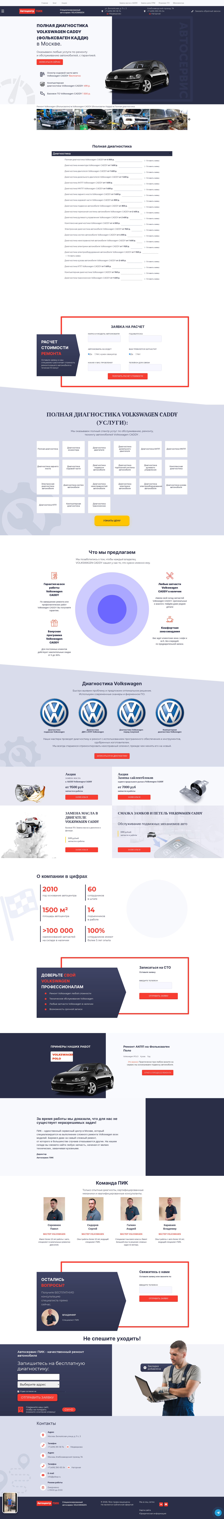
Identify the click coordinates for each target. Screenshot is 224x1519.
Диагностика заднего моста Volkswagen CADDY (88, 194)
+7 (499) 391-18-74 (113, 11)
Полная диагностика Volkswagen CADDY (84, 160)
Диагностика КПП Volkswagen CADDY (83, 266)
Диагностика (62, 153)
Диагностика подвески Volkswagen (54, 731)
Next (189, 119)
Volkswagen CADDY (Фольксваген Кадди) (92, 106)
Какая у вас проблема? (100, 362)
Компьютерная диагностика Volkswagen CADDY (88, 272)
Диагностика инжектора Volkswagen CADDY (86, 165)
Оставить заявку (152, 161)
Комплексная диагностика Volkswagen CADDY (87, 223)
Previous (35, 119)
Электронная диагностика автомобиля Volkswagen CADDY (93, 229)
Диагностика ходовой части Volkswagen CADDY (88, 200)
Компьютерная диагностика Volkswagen (170, 731)
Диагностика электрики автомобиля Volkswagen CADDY (92, 246)
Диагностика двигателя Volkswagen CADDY (86, 171)
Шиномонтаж (178, 3)
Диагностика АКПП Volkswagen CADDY (84, 183)
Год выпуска (136, 334)
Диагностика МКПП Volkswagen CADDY (84, 188)
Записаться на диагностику (112, 756)
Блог (55, 3)
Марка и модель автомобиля (104, 334)
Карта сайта (145, 1510)
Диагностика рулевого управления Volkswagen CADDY (91, 217)
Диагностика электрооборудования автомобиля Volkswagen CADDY (98, 252)
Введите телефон (148, 980)
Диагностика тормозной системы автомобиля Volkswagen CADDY (97, 212)
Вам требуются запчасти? (143, 349)
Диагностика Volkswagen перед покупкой (131, 731)
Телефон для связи (139, 362)
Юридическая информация (152, 1513)
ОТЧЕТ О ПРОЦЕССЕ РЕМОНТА (157, 1073)
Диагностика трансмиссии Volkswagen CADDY (87, 278)
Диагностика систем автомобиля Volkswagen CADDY (90, 235)
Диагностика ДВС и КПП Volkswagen (93, 731)
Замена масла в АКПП (128, 3)
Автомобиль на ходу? (100, 349)
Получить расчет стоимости (127, 376)
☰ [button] (2, 11)
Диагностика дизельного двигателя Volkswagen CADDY (92, 177)
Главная (45, 3)
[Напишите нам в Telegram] (218, 1512)
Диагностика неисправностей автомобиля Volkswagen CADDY (95, 240)
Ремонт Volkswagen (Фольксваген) (53, 106)
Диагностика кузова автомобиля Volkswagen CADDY (90, 260)
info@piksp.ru (54, 1477)
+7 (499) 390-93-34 (155, 11)
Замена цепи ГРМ (148, 3)
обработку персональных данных (51, 1391)
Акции (64, 3)
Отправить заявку (158, 996)
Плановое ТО (164, 3)
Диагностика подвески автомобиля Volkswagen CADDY (92, 206)
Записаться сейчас (50, 62)
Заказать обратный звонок (207, 11)
